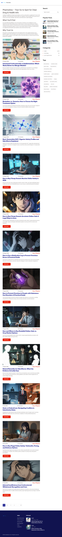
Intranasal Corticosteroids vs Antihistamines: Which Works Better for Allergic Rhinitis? (21, 64)
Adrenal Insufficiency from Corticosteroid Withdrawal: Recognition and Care (17, 486)
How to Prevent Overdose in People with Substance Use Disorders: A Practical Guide (21, 294)
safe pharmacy (46, 84)
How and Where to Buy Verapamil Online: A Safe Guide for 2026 (53, 41)
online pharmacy (46, 63)
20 (20, 505)
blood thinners (53, 89)
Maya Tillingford (36, 61)
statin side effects (47, 91)
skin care (52, 84)
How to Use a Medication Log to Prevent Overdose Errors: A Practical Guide (20, 256)
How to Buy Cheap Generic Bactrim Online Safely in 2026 (21, 179)
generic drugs (46, 66)
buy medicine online (53, 81)
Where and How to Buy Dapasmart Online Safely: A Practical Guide (53, 26)
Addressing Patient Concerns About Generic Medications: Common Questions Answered (53, 31)
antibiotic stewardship (53, 86)
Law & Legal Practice (51, 55)
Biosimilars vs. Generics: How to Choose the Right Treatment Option (20, 102)
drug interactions (53, 66)
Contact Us (19, 526)
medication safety (54, 63)
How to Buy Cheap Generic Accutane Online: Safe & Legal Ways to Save (21, 217)
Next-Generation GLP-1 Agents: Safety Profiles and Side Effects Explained (21, 140)
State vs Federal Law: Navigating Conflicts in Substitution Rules (18, 409)
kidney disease (46, 89)
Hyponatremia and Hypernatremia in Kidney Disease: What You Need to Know (53, 36)
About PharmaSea (20, 518)
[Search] (57, 12)
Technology (51, 53)
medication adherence (47, 71)
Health (51, 51)
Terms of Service (20, 519)
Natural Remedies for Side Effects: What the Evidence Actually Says (18, 370)
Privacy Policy (20, 521)
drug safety (46, 86)
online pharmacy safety (48, 68)
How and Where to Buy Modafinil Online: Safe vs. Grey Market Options (20, 332)
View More (6, 72)
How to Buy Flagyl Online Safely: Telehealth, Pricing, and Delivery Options (21, 447)
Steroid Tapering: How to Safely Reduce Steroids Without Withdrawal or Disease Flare (53, 21)
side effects (46, 81)
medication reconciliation (48, 76)
